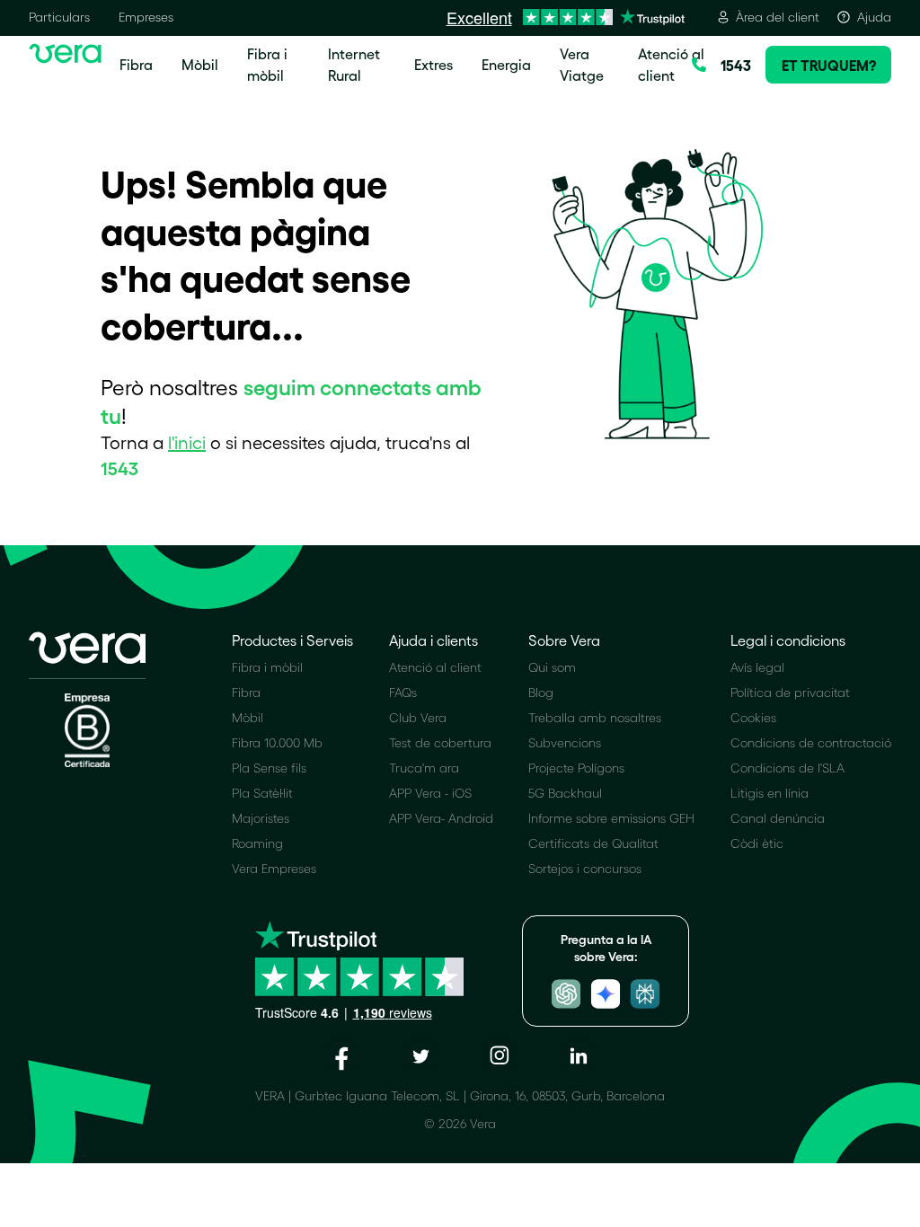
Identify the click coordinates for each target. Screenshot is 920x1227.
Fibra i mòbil (267, 64)
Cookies (753, 717)
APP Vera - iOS (430, 792)
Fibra (136, 64)
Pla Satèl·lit (262, 792)
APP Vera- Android (441, 817)
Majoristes (260, 817)
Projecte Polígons (576, 767)
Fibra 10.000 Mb (277, 742)
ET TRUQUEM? (829, 65)
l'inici (187, 442)
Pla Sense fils (269, 767)
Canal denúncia (777, 817)
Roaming (257, 843)
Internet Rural (354, 64)
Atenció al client (671, 64)
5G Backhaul (565, 792)
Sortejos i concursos (584, 868)
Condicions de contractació (810, 742)
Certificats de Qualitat (593, 843)
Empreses (146, 16)
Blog (540, 692)
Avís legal (757, 667)
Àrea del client (777, 16)
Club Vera (418, 717)
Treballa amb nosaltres (594, 717)
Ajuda (874, 16)
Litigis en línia (769, 792)
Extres (433, 64)
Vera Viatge (582, 64)
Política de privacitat (790, 692)
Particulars (59, 16)
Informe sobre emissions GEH (611, 817)
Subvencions (564, 742)
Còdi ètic (756, 843)
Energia (506, 64)
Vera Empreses (274, 868)
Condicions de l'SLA (787, 767)
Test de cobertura (440, 742)
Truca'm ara (424, 767)
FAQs (403, 692)
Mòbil (199, 64)
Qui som (552, 667)
